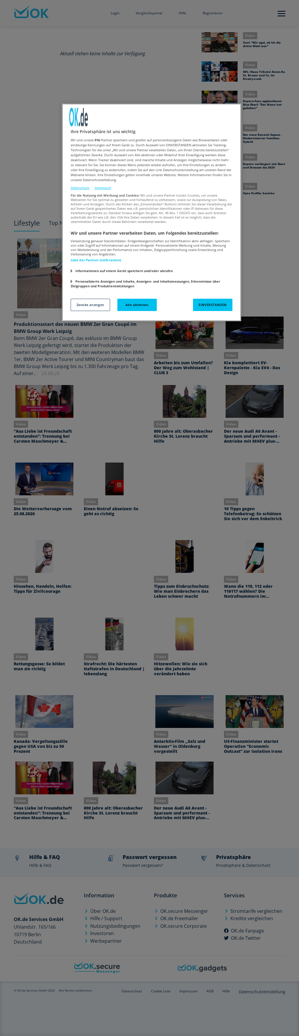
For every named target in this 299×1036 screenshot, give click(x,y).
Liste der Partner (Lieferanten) (96, 260)
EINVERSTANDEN (213, 305)
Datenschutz (80, 187)
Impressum (103, 187)
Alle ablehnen (137, 305)
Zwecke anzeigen (91, 305)
